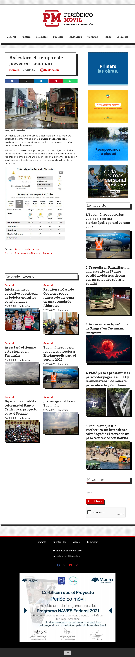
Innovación (75, 37)
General (11, 37)
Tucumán (92, 37)
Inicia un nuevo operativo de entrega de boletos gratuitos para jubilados (21, 295)
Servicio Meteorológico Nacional (23, 253)
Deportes (58, 37)
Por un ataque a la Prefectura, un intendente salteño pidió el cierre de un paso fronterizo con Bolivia (107, 432)
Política (26, 37)
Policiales (42, 37)
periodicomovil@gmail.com (67, 556)
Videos (76, 542)
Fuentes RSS (59, 542)
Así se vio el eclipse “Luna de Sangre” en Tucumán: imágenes (107, 328)
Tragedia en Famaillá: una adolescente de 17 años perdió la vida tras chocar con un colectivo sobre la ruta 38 (107, 275)
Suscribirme (95, 501)
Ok (67, 652)
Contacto (41, 542)
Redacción (51, 70)
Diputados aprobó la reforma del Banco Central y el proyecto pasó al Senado (21, 407)
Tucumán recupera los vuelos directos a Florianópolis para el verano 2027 (59, 353)
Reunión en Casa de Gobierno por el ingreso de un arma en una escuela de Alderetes (58, 297)
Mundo (107, 37)
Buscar (124, 37)
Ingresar (93, 542)
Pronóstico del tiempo (27, 249)
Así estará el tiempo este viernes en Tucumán (20, 351)
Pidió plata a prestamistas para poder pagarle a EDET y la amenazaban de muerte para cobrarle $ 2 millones (108, 379)
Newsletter (95, 479)
